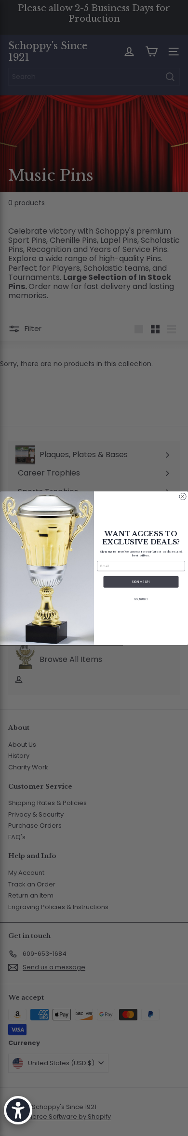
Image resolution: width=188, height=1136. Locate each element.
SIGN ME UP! (141, 582)
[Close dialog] (182, 496)
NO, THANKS (141, 599)
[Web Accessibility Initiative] (18, 1110)
